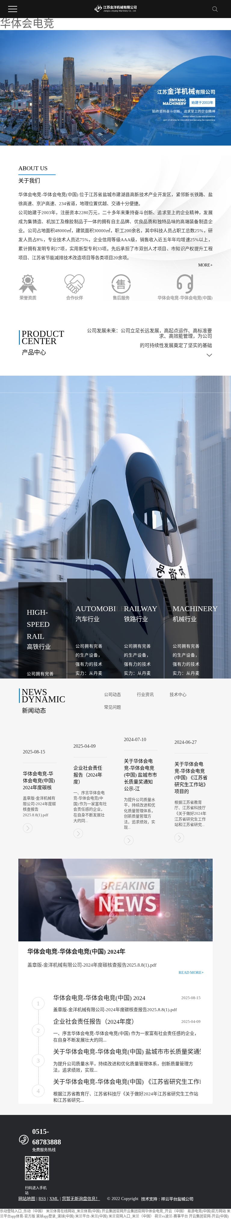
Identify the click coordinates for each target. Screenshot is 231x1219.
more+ (205, 265)
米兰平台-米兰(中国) (91, 1216)
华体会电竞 (27, 24)
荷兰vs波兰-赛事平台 (171, 1216)
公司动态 (112, 694)
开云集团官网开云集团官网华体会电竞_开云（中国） (144, 1211)
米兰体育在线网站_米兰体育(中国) (73, 1211)
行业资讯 (145, 694)
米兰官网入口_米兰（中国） (131, 1216)
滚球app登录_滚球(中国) (55, 1216)
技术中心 (178, 694)
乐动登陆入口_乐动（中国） (22, 1211)
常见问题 (112, 707)
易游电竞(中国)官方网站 (206, 1211)
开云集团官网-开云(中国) (209, 1216)
